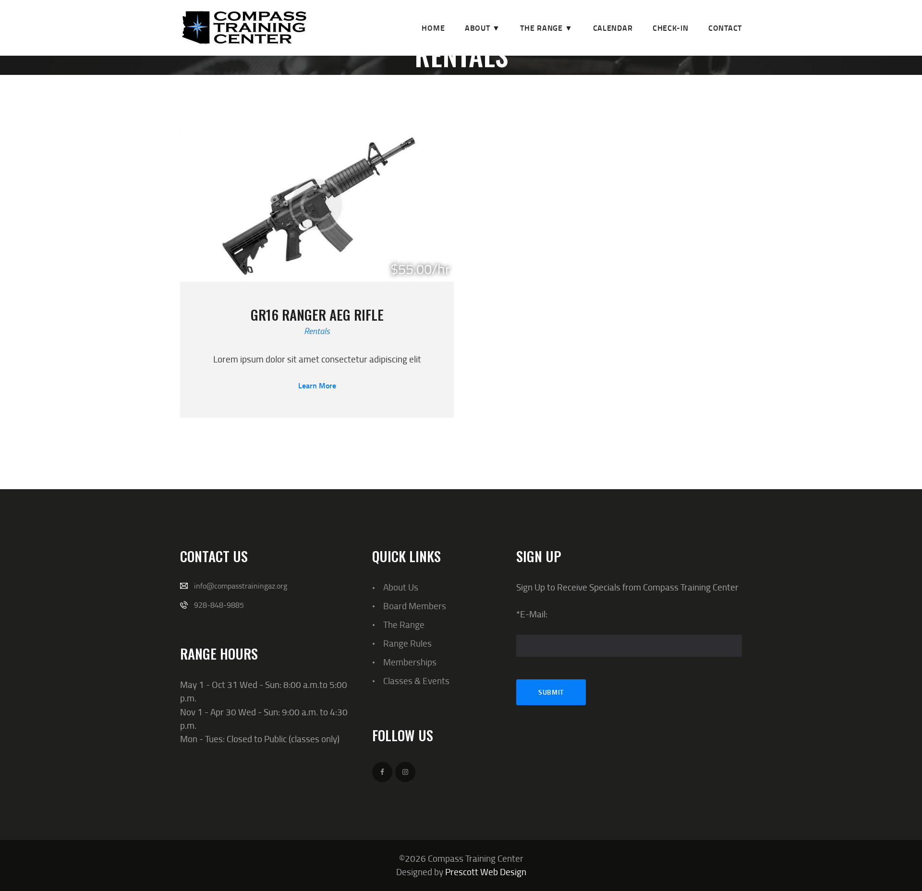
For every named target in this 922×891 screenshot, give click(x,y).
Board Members (414, 605)
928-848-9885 (219, 605)
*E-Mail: (531, 613)
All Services (455, 81)
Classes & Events (416, 680)
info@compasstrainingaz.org (240, 585)
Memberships (410, 661)
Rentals (317, 331)
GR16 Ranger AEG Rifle (317, 315)
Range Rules (407, 643)
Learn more (317, 385)
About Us (400, 586)
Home (404, 81)
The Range (404, 624)
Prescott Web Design (485, 871)
